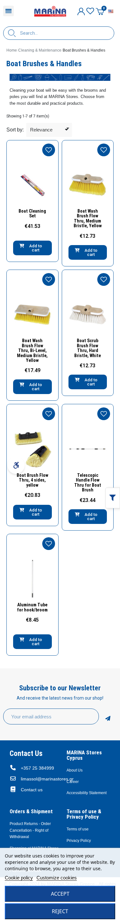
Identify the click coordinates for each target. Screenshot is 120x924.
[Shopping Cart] (100, 11)
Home (11, 50)
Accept (60, 893)
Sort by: (15, 129)
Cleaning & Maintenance (39, 50)
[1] (108, 716)
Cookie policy (19, 877)
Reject (60, 911)
